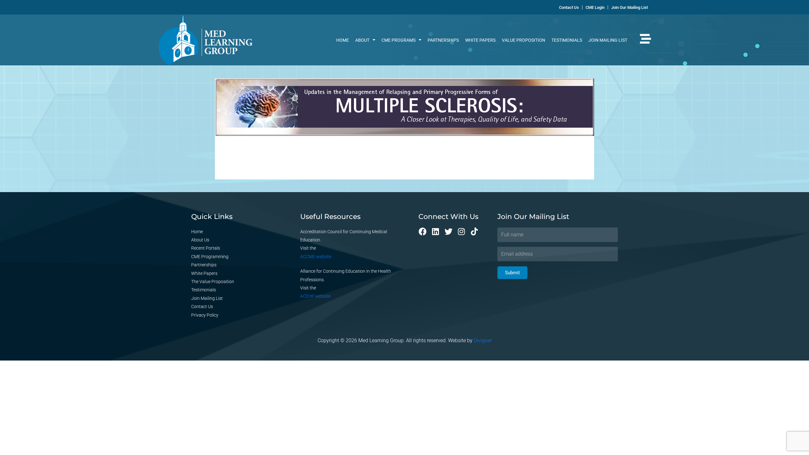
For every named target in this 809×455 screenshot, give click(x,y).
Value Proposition (523, 40)
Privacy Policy (204, 315)
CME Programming (209, 256)
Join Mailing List (607, 40)
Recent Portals (205, 248)
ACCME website (315, 256)
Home (342, 40)
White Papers (480, 40)
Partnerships (443, 40)
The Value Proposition (212, 281)
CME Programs (398, 40)
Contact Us (202, 306)
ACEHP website (315, 296)
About (362, 40)
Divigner (483, 340)
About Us (200, 239)
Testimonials (566, 40)
